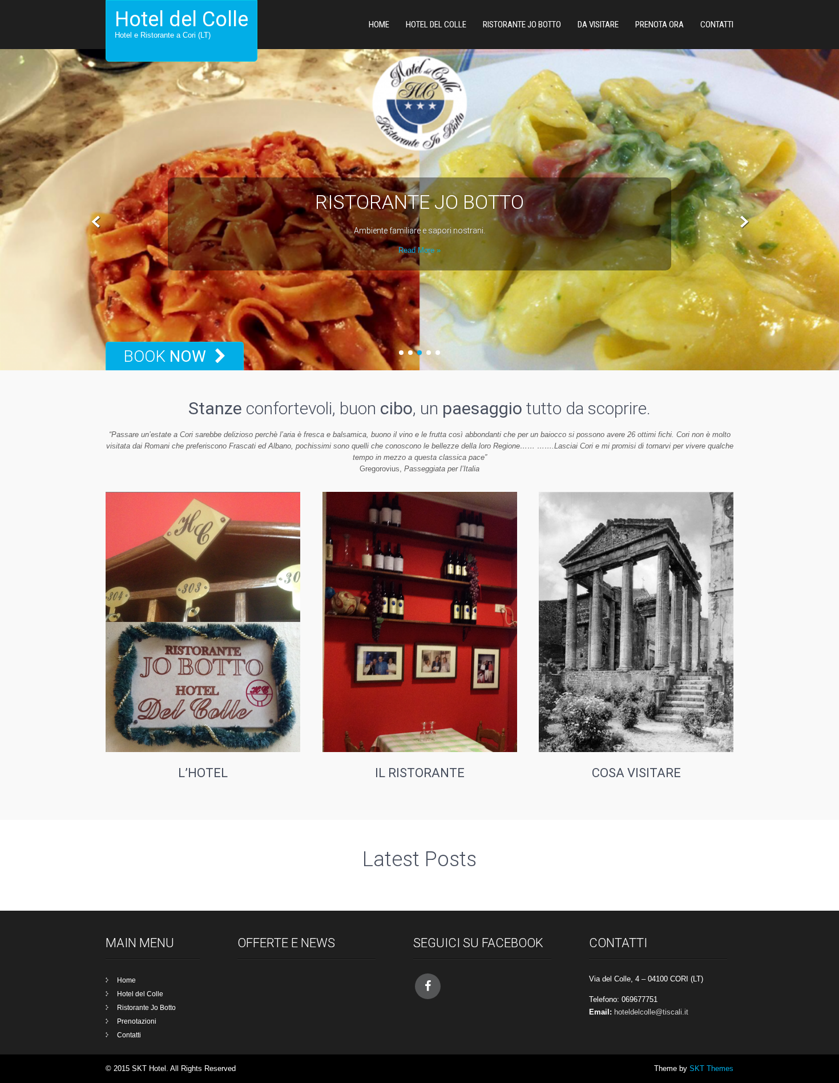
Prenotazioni (136, 1021)
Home (379, 24)
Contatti (716, 24)
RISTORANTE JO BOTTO (419, 202)
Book (164, 356)
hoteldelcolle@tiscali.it (651, 1012)
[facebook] (428, 986)
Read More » (419, 250)
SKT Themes (711, 1068)
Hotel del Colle (436, 24)
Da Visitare (598, 24)
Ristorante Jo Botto (522, 24)
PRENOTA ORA (659, 24)
